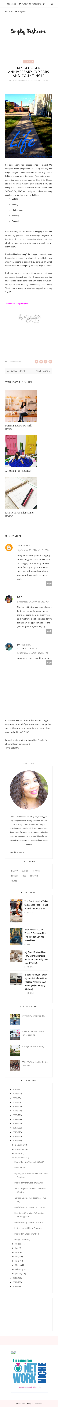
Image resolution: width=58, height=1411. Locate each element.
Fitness (14, 876)
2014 (15, 1140)
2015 (15, 1136)
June (17, 1252)
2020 (15, 1115)
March (18, 1265)
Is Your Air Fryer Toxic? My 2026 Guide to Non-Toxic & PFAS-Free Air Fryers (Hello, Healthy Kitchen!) (36, 982)
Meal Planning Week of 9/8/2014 (28, 1222)
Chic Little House (44, 180)
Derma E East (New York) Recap (18, 427)
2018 (15, 1123)
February (19, 1269)
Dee (19, 597)
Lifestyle (34, 876)
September (20, 1157)
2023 (15, 1102)
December (20, 1144)
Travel (14, 881)
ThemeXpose (36, 1403)
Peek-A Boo (19, 1167)
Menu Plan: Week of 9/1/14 (26, 1233)
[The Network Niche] (29, 1392)
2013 (15, 1278)
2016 (15, 1132)
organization (31, 239)
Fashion (25, 871)
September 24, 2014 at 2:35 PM (32, 652)
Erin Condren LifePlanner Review (19, 514)
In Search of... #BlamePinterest (28, 1228)
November (20, 1149)
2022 (15, 1106)
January (18, 1273)
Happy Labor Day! (22, 1239)
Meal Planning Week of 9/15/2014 (29, 1207)
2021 (15, 1110)
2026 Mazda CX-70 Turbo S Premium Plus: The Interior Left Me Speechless (36, 935)
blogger (29, 62)
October (18, 1153)
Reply (49, 583)
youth (43, 243)
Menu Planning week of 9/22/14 (28, 1182)
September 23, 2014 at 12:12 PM (33, 550)
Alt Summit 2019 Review (18, 470)
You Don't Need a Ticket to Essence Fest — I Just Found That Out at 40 (36, 905)
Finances (36, 871)
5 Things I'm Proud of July (33, 1046)
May (17, 1256)
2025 (15, 1093)
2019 (15, 1119)
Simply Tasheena (19, 81)
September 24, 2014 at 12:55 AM (33, 601)
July (16, 1248)
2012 (15, 1282)
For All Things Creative (19, 184)
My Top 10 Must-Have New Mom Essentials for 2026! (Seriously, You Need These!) (36, 957)
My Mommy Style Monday (33, 1015)
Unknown (23, 545)
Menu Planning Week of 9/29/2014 (29, 1162)
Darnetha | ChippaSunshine (28, 646)
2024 (15, 1098)
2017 (15, 1127)
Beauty (14, 871)
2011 (15, 1286)
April (17, 1260)
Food (24, 876)
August (18, 1243)
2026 (15, 1089)
